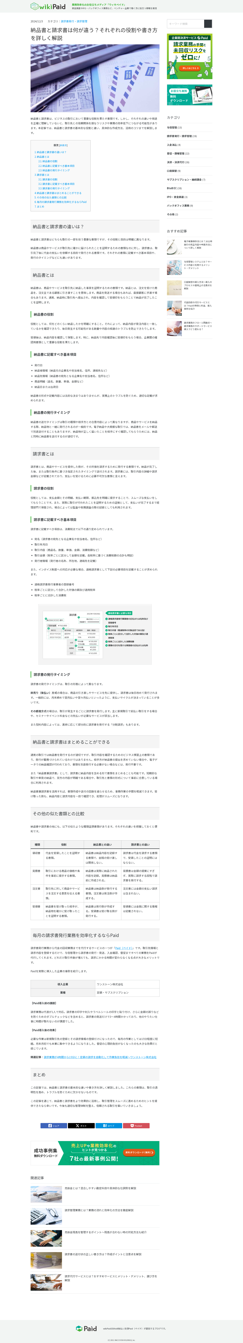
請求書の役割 (47, 179)
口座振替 (174, 170)
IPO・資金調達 (177, 197)
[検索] (208, 24)
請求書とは (42, 174)
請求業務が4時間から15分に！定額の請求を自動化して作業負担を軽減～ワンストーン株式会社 (100, 1057)
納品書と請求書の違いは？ (51, 152)
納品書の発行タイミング (54, 170)
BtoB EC (174, 188)
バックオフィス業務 (180, 205)
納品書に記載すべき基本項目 (56, 166)
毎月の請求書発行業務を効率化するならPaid (61, 202)
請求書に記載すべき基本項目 (56, 184)
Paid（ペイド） (123, 948)
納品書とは (42, 156)
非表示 (63, 145)
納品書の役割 (47, 161)
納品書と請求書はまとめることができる (58, 193)
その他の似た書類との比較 (51, 197)
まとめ (39, 206)
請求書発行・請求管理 (74, 21)
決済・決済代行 (178, 162)
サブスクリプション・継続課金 (186, 179)
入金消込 (174, 144)
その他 (172, 214)
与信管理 (174, 127)
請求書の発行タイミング (54, 188)
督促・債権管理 (178, 153)
